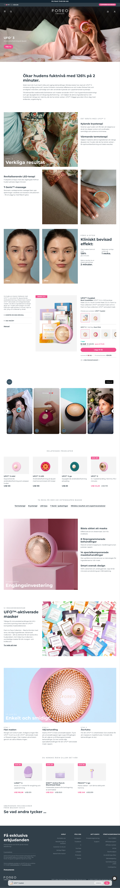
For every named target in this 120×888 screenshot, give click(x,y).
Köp (107, 883)
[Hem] (60, 12)
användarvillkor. (26, 865)
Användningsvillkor (110, 855)
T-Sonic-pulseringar (59, 506)
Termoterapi (20, 506)
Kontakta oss (61, 838)
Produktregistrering (92, 838)
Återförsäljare (111, 852)
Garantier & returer (59, 847)
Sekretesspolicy (111, 858)
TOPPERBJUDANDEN (107, 4)
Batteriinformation (59, 853)
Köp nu (8, 47)
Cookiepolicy (112, 867)
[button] (114, 878)
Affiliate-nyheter (111, 845)
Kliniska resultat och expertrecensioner (88, 506)
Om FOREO (112, 838)
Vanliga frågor (61, 850)
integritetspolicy (14, 865)
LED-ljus (43, 506)
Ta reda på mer (10, 645)
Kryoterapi (32, 506)
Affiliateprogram (110, 841)
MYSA (114, 848)
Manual (7, 326)
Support (96, 841)
